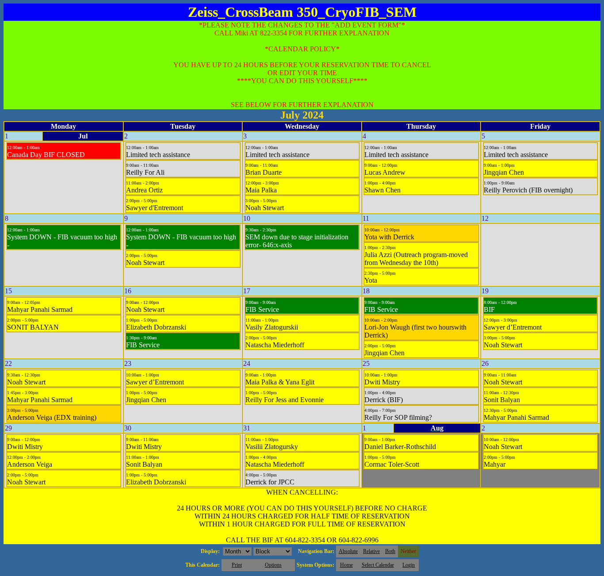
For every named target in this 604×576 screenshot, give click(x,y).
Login (408, 565)
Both (390, 551)
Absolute (348, 551)
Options (273, 565)
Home (346, 565)
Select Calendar (378, 565)
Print (237, 565)
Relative (371, 551)
